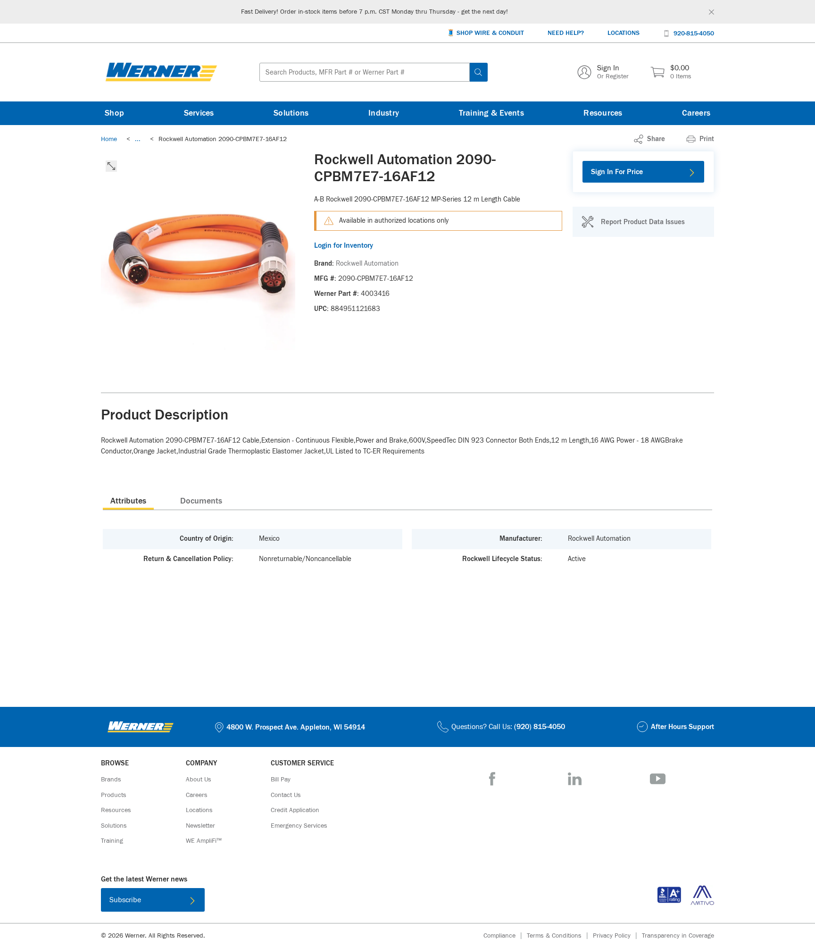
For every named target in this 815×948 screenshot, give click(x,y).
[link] (138, 139)
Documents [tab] (201, 501)
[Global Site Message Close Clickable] (711, 12)
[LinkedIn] (574, 779)
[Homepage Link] (161, 72)
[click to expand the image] (111, 166)
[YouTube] (658, 779)
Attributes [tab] (128, 501)
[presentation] (128, 501)
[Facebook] (492, 779)
